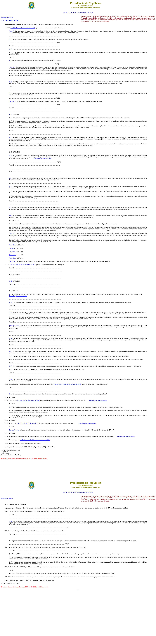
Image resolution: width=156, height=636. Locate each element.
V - (10, 207)
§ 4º (10, 82)
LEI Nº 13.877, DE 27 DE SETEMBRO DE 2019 (78, 12)
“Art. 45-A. (12, 245)
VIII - (11, 216)
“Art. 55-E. (12, 261)
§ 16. (10, 302)
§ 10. (10, 155)
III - (10, 178)
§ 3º (10, 114)
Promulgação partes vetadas (9, 20)
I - (10, 60)
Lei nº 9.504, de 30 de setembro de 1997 (23, 264)
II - (10, 294)
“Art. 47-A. (12, 251)
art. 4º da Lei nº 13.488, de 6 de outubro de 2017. (35, 440)
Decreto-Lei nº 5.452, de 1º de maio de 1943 (67, 384)
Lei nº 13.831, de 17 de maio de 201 (28, 423)
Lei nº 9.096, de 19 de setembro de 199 (23, 28)
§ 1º (10, 39)
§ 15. (10, 281)
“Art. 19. (12, 67)
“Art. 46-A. (12, 248)
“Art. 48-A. (12, 255)
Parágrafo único (14, 325)
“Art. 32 (11, 101)
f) (9, 394)
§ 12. (11, 379)
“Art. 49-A (12, 258)
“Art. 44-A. (12, 233)
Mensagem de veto (7, 17)
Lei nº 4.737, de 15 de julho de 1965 (28, 400)
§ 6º (10, 186)
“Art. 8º (11, 31)
